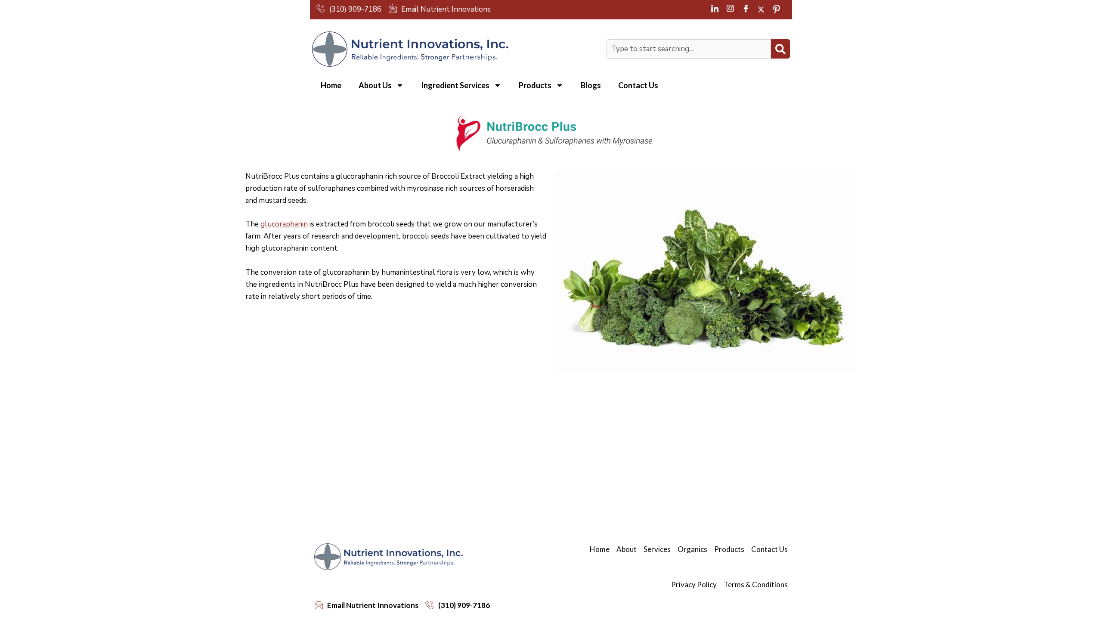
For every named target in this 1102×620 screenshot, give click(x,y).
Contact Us (638, 85)
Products (535, 85)
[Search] (780, 49)
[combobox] (689, 49)
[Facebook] (745, 9)
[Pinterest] (776, 9)
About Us (375, 85)
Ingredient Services (455, 85)
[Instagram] (730, 9)
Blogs (591, 85)
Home (331, 85)
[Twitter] (761, 9)
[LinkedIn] (714, 9)
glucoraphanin (284, 224)
